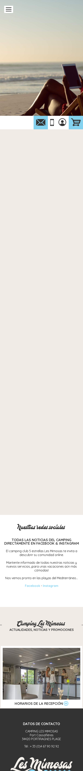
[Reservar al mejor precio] (76, 122)
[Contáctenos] (41, 122)
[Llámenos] (52, 122)
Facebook (32, 586)
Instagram (50, 586)
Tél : (41, 746)
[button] (8, 9)
